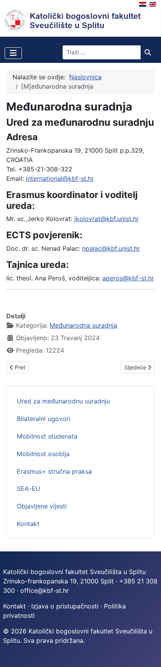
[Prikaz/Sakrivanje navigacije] (13, 53)
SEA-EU (28, 488)
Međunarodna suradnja (83, 325)
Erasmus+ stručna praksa (54, 471)
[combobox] (102, 52)
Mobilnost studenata (47, 436)
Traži (150, 52)
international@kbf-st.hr (60, 178)
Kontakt (28, 524)
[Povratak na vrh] (147, 652)
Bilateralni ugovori (43, 419)
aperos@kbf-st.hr (128, 278)
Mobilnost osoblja (43, 454)
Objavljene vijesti (42, 506)
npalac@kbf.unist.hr (111, 248)
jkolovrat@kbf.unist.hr (106, 219)
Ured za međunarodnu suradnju (63, 401)
